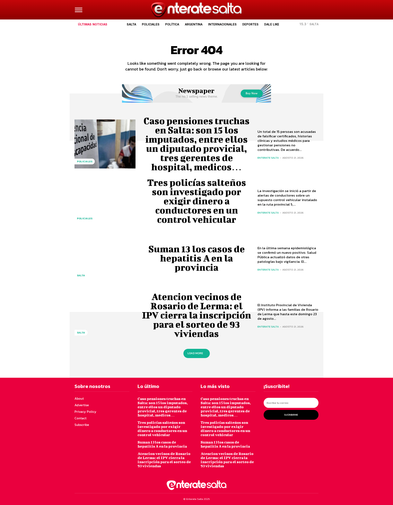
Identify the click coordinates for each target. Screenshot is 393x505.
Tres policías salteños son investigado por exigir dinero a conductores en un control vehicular (196, 201)
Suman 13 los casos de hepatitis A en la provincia (196, 258)
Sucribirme (291, 415)
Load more (195, 353)
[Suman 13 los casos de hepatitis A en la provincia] (105, 258)
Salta (81, 275)
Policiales (84, 161)
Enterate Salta (268, 158)
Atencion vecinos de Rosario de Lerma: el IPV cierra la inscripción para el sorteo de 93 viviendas (196, 315)
